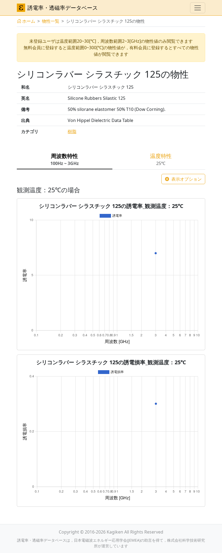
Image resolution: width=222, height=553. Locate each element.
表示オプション (186, 179)
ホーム (28, 21)
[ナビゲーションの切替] (197, 7)
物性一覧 (50, 21)
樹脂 (72, 131)
